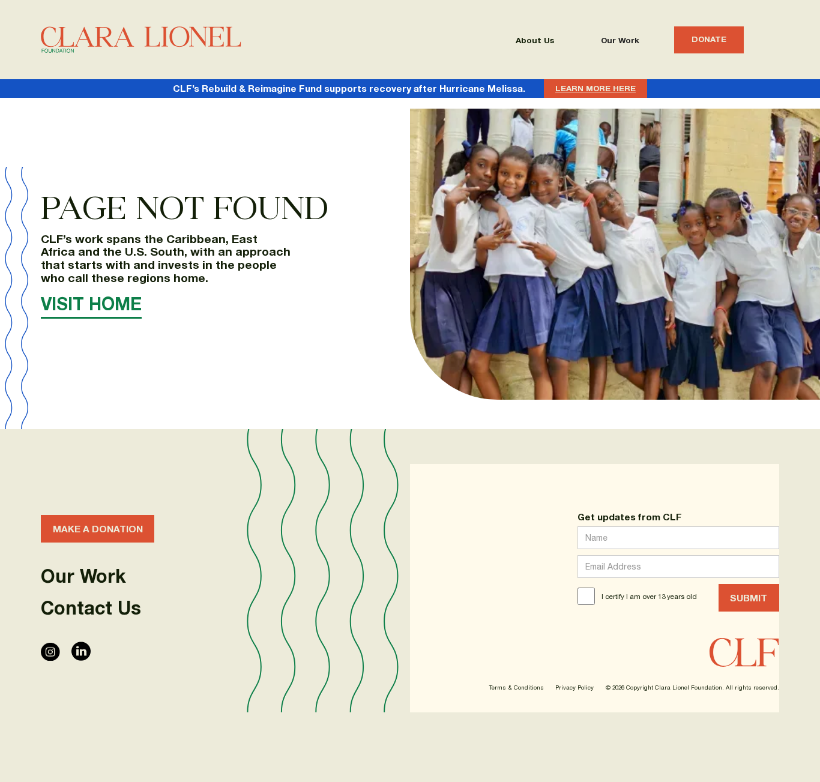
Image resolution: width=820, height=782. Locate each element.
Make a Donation (98, 528)
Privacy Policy (574, 688)
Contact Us (91, 608)
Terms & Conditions (516, 688)
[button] (535, 40)
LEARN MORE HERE (595, 88)
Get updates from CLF (629, 516)
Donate (709, 39)
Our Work (620, 40)
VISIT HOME (91, 303)
